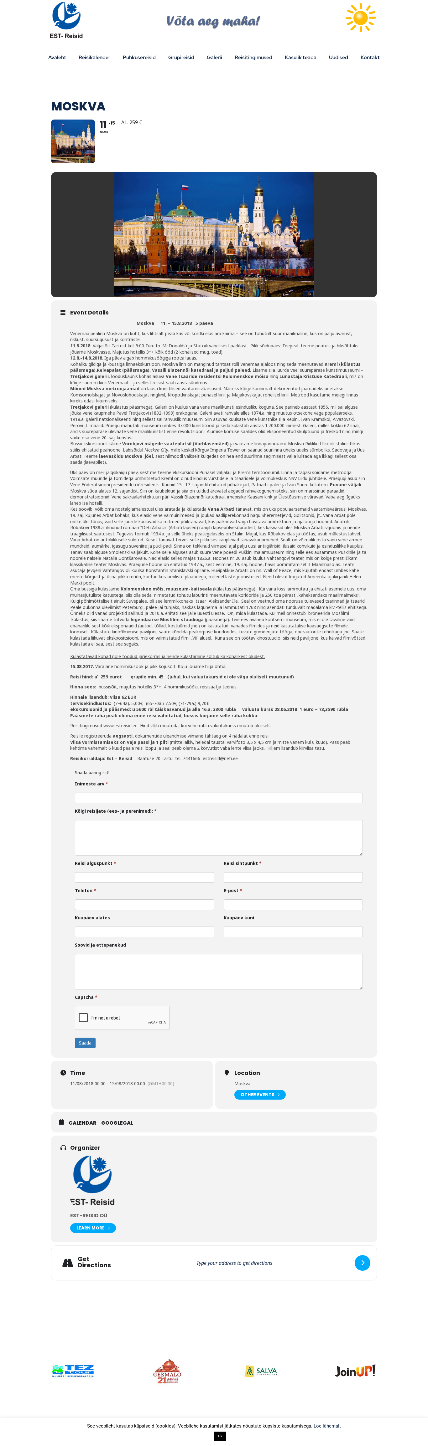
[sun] (360, 4)
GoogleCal (117, 1123)
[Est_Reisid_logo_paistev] (67, 4)
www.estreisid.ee (120, 725)
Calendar (83, 1123)
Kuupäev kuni (239, 918)
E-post (233, 890)
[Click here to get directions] (362, 1263)
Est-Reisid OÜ (88, 1215)
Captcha (86, 997)
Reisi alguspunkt (95, 863)
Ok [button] (220, 1436)
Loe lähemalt (327, 1426)
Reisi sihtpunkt (243, 863)
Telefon (85, 890)
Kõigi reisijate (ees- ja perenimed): (116, 811)
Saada (85, 1043)
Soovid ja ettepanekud (100, 945)
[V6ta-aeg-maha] (214, 13)
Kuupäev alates (92, 918)
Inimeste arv (91, 784)
